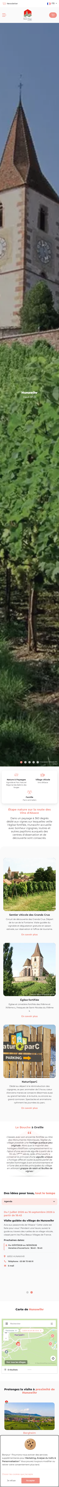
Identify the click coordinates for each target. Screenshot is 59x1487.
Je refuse (11, 1480)
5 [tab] (37, 762)
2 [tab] (25, 762)
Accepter (30, 1480)
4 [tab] (33, 762)
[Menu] (4, 15)
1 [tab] (21, 762)
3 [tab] (29, 762)
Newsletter (12, 3)
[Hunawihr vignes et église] (29, 394)
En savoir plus (29, 934)
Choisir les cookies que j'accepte (17, 1474)
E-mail (10, 1266)
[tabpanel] (29, 1249)
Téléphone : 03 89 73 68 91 (20, 1261)
